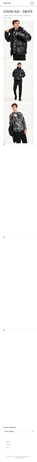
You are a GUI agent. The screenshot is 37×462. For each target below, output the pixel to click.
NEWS (7, 447)
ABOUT (8, 442)
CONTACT (8, 444)
